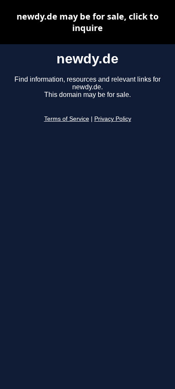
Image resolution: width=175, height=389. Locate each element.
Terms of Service (66, 119)
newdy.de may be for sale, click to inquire (87, 22)
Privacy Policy (112, 119)
